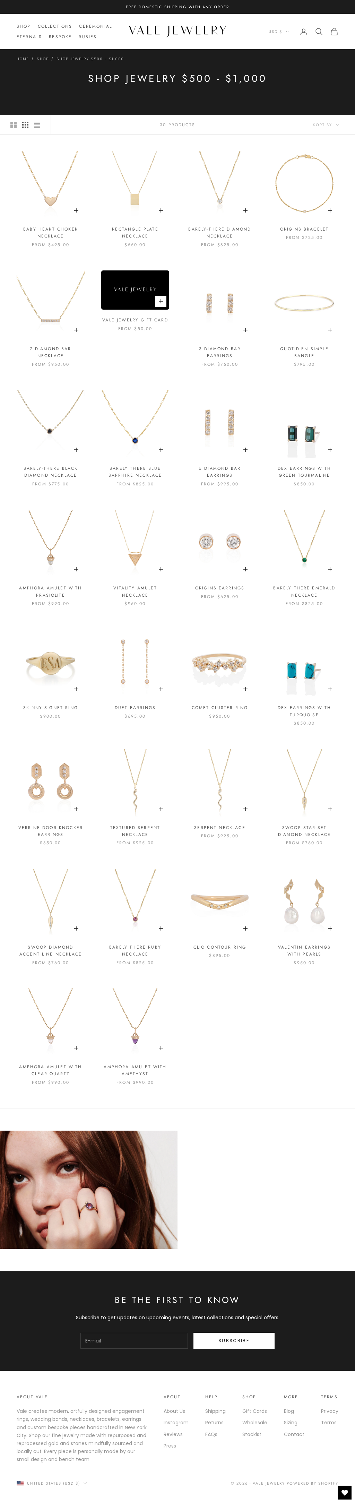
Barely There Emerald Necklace (304, 591)
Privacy (329, 1411)
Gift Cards (254, 1411)
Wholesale (254, 1422)
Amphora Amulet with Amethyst (135, 1070)
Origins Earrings (220, 588)
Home (23, 59)
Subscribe (234, 1340)
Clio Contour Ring (219, 947)
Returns (214, 1422)
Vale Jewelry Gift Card (135, 320)
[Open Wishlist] (345, 1493)
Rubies (88, 37)
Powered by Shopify (312, 1483)
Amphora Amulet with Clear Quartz (50, 1070)
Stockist (251, 1434)
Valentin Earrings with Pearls (304, 950)
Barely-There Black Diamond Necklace (51, 471)
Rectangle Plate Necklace (135, 232)
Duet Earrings (135, 708)
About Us (174, 1411)
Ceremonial (95, 26)
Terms (329, 1422)
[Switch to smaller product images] (25, 124)
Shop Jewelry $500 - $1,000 (90, 59)
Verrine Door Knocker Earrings (50, 831)
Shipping (215, 1411)
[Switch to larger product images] (13, 124)
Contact (294, 1434)
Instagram (176, 1422)
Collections (55, 26)
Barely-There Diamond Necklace (219, 232)
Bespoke (60, 37)
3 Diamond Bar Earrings (220, 352)
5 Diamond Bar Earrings (220, 471)
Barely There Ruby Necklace (135, 950)
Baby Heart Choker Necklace (50, 232)
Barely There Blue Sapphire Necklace (135, 471)
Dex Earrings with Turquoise (304, 711)
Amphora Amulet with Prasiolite (50, 591)
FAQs (211, 1434)
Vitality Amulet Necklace (135, 591)
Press (170, 1445)
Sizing (290, 1422)
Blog (289, 1411)
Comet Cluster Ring (220, 708)
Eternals (29, 37)
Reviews (173, 1434)
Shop (24, 26)
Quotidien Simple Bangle (304, 352)
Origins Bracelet (304, 229)
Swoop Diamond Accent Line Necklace (50, 950)
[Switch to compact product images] (37, 124)
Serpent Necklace (219, 827)
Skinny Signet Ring (50, 708)
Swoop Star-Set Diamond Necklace (304, 831)
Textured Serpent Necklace (135, 831)
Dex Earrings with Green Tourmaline (304, 471)
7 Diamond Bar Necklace (50, 352)
